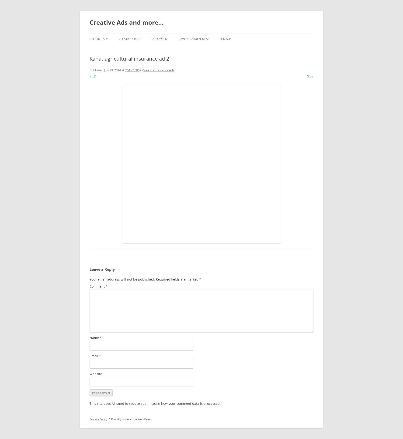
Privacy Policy (98, 419)
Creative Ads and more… (126, 22)
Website (96, 374)
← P (93, 76)
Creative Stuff (129, 39)
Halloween (158, 39)
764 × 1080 (132, 70)
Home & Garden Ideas (193, 39)
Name (96, 338)
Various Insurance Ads (158, 70)
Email (95, 356)
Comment (99, 286)
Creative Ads (99, 39)
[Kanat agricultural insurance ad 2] (201, 164)
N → (310, 76)
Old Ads (226, 39)
